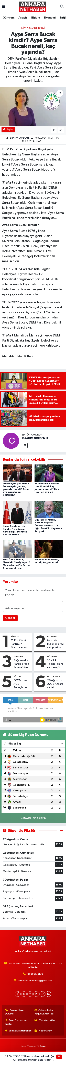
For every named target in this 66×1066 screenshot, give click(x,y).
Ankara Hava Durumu (14, 1012)
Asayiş (22, 17)
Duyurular (53, 676)
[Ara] (62, 7)
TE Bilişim (41, 1046)
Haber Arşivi (45, 1030)
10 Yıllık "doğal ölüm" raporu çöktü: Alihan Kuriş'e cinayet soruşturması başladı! (55, 664)
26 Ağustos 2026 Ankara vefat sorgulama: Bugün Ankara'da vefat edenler (55, 684)
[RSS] (48, 994)
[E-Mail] (25, 445)
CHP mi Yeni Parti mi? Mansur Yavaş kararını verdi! (19, 644)
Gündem (8, 17)
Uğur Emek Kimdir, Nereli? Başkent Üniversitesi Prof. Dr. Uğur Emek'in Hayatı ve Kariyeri (48, 525)
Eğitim (35, 17)
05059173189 (35, 974)
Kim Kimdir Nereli (33, 27)
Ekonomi (50, 17)
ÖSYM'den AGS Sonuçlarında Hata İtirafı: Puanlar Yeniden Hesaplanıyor (22, 684)
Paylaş (10, 129)
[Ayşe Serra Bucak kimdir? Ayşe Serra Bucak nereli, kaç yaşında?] (33, 106)
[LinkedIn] (36, 994)
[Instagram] (30, 994)
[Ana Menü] (3, 6)
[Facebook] (18, 994)
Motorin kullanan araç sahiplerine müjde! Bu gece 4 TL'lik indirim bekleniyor (55, 644)
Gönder (10, 618)
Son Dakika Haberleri (20, 1030)
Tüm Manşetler (46, 1020)
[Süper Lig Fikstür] (61, 830)
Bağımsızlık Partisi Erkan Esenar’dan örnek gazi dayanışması (21, 664)
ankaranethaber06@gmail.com (35, 980)
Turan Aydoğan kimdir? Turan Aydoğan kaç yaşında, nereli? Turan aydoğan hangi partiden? (17, 489)
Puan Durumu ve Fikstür (16, 1022)
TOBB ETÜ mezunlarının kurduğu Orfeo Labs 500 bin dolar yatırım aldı (33, 1060)
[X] (24, 994)
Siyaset (15, 637)
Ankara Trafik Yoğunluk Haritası (44, 1012)
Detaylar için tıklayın (33, 818)
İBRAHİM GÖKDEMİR (19, 138)
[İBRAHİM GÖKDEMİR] (11, 440)
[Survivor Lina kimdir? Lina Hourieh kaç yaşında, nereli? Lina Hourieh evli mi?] (49, 473)
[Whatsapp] (42, 994)
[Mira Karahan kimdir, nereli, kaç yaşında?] (49, 548)
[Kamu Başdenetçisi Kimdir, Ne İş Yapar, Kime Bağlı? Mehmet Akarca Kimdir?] (17, 512)
